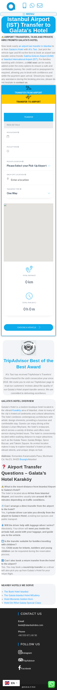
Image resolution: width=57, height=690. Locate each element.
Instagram (27, 653)
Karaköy (16, 410)
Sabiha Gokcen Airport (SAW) (39, 56)
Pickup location (14, 161)
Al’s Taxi (32, 49)
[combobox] (28, 167)
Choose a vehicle (27, 327)
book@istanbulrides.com (30, 625)
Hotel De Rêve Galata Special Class (22, 603)
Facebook (26, 668)
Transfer (28, 117)
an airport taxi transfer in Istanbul (35, 46)
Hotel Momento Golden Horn (18, 599)
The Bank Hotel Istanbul (16, 592)
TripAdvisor (29, 661)
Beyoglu (24, 459)
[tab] (28, 90)
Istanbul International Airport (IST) (21, 59)
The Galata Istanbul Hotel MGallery (22, 595)
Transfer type (13, 189)
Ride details (13, 125)
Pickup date (12, 132)
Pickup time (12, 147)
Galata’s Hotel (16, 49)
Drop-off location (15, 174)
